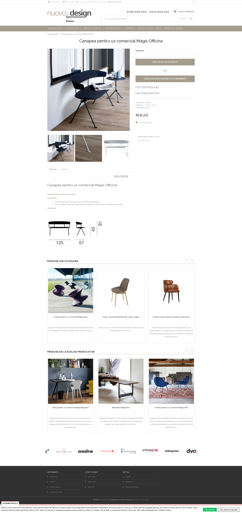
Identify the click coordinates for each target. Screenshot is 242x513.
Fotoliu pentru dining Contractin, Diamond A (171, 317)
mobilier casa (72, 28)
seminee (130, 28)
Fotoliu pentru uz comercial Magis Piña (171, 408)
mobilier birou (55, 28)
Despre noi (53, 477)
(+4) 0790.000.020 (147, 93)
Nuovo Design (52, 34)
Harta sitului (130, 482)
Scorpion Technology (141, 499)
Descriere (52, 169)
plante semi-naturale (173, 28)
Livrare (52, 482)
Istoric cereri (92, 482)
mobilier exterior (113, 28)
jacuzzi (159, 28)
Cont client (91, 477)
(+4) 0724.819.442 (147, 87)
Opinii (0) (64, 169)
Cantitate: (139, 51)
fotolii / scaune (151, 105)
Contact (128, 477)
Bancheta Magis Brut (121, 408)
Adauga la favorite (145, 123)
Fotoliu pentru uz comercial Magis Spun (70, 317)
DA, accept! (210, 510)
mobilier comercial (92, 28)
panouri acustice (146, 28)
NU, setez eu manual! (228, 510)
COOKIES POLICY (10, 503)
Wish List (91, 487)
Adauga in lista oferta (165, 62)
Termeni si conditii (56, 492)
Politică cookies (55, 487)
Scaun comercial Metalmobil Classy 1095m (121, 317)
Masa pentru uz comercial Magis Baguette (71, 408)
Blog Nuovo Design (132, 487)
